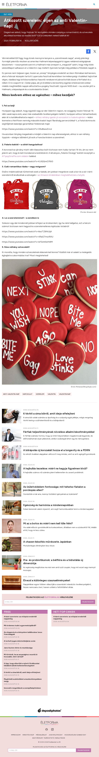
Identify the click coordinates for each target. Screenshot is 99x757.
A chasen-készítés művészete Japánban (47, 541)
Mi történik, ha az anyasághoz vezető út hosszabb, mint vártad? (20, 656)
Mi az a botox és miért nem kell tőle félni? (48, 523)
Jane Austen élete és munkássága (18, 648)
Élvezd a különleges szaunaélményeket (47, 580)
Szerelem (40, 394)
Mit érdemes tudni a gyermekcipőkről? (20, 626)
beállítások (60, 738)
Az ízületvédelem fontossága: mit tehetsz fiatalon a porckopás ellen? (54, 488)
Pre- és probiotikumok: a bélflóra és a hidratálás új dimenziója (53, 562)
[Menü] (3, 4)
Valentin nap (64, 394)
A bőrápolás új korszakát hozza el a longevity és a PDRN (57, 450)
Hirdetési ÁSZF (28, 735)
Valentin (52, 394)
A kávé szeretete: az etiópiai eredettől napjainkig (20, 618)
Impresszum (16, 735)
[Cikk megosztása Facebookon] (88, 51)
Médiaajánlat (41, 735)
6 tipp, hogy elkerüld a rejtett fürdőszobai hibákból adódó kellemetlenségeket (21, 664)
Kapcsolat (27, 394)
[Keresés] (94, 4)
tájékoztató (48, 738)
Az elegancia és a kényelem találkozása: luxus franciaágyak (23, 633)
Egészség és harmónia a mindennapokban (48, 505)
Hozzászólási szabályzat (75, 735)
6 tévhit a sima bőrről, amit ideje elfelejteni (49, 413)
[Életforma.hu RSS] (52, 729)
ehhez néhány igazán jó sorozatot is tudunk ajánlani (60, 117)
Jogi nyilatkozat (56, 735)
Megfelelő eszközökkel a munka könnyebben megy (23, 680)
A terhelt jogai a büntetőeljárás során (20, 641)
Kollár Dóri (31, 40)
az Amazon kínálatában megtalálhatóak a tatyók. (61, 175)
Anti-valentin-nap (11, 394)
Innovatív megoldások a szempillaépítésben (22, 688)
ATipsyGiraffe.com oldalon (15, 156)
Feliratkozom (88, 602)
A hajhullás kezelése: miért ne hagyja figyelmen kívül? (55, 468)
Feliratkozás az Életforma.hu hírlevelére (49, 747)
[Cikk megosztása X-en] (94, 51)
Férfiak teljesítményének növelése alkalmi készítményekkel (59, 431)
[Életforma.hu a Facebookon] (46, 729)
